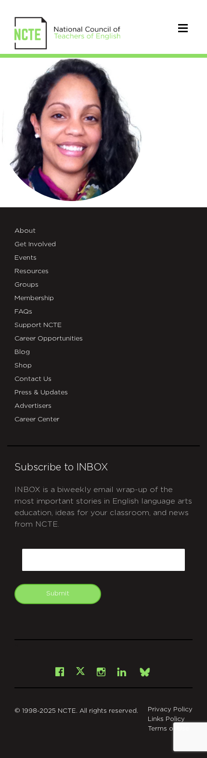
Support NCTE (38, 325)
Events (25, 257)
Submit (57, 593)
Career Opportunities (48, 338)
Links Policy (166, 719)
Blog (22, 352)
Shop (23, 365)
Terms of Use (168, 729)
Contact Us (33, 379)
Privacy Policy (170, 710)
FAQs (23, 311)
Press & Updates (41, 392)
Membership (34, 298)
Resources (31, 271)
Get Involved (35, 244)
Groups (26, 284)
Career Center (36, 419)
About (25, 230)
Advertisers (33, 406)
